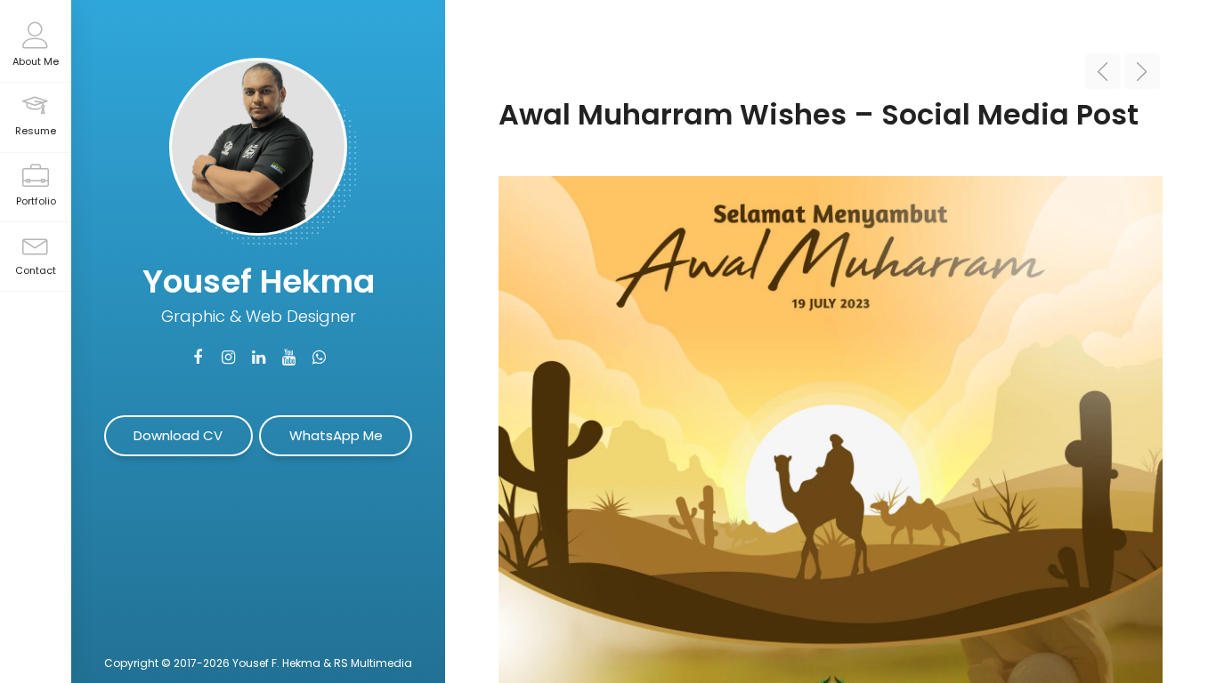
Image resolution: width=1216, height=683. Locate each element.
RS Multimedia (373, 663)
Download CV (178, 435)
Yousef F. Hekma (276, 663)
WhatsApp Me (336, 435)
